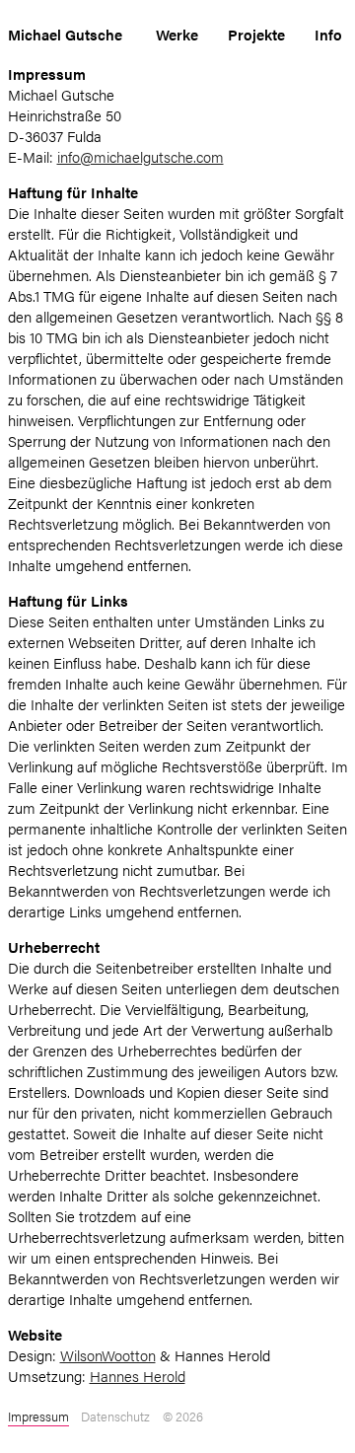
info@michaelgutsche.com (140, 156)
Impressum (38, 1416)
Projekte (256, 34)
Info (328, 34)
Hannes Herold (137, 1375)
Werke (177, 34)
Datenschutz (115, 1416)
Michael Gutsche (65, 34)
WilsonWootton (108, 1354)
